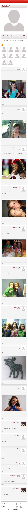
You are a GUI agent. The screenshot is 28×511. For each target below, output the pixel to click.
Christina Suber (16, 68)
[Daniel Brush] (11, 56)
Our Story (3, 503)
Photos (7, 37)
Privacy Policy (3, 505)
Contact (2, 508)
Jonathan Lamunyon (15, 422)
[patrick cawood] (4, 63)
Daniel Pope (17, 435)
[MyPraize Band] (24, 56)
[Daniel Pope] (4, 56)
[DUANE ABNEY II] (24, 49)
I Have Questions (4, 506)
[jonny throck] (17, 49)
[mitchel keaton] (11, 49)
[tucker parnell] (11, 63)
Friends (5, 45)
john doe (18, 462)
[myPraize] (4, 1)
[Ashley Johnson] (4, 49)
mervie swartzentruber (15, 475)
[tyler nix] (17, 56)
